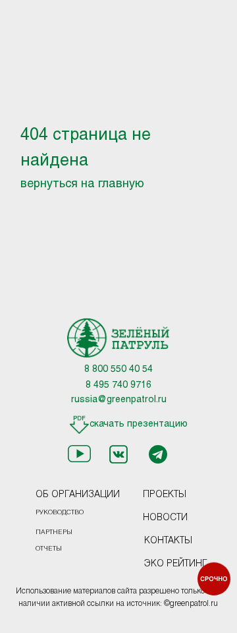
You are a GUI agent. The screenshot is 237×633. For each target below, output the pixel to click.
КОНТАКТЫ (168, 541)
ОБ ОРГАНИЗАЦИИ (78, 495)
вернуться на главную (82, 184)
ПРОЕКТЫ (164, 495)
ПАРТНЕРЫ (54, 532)
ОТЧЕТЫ (49, 549)
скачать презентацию (139, 424)
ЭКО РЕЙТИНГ (175, 564)
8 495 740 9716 (118, 385)
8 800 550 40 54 (118, 369)
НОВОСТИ (165, 518)
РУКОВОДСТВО (60, 513)
